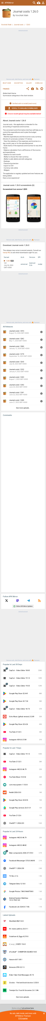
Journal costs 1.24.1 (16, 393)
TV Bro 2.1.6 (13, 876)
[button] (27, 89)
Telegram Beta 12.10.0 (17, 884)
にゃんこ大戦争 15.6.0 (17, 944)
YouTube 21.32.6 (15, 815)
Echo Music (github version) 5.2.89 (21, 717)
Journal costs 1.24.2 (16, 385)
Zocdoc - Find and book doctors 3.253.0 (24, 983)
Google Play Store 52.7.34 (18, 701)
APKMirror (9, 3)
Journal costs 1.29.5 (16, 331)
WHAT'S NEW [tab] (7, 83)
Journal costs (18, 25)
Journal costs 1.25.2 (16, 369)
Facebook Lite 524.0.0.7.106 (19, 907)
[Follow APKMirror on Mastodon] (17, 601)
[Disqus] (23, 504)
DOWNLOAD (39, 83)
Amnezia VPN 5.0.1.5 (16, 967)
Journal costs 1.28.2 (16, 339)
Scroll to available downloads (25, 108)
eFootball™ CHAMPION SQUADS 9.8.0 (23, 952)
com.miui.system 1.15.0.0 (18, 785)
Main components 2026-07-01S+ (21, 853)
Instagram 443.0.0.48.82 (17, 845)
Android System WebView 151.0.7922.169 (18, 899)
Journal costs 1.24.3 (16, 377)
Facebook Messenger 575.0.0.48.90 (22, 861)
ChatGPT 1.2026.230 (16, 868)
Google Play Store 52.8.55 (18, 800)
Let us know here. (28, 1008)
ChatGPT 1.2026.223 (16, 823)
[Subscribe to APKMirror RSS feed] (39, 601)
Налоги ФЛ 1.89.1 (15, 960)
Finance (6, 89)
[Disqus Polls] (23, 446)
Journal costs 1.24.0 (16, 400)
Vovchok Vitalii (22, 15)
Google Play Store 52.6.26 (18, 724)
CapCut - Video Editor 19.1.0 (19, 678)
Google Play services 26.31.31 (20, 808)
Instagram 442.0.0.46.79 (17, 769)
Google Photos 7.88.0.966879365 (21, 891)
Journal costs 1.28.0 (16, 346)
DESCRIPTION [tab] (18, 83)
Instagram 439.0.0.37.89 (17, 740)
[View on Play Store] (32, 89)
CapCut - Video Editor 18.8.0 (19, 670)
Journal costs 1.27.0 (16, 354)
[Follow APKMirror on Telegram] (28, 601)
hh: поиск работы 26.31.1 (18, 929)
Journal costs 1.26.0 (16, 362)
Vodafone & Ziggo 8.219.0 (18, 936)
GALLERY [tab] (29, 83)
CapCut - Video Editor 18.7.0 (19, 709)
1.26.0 (8, 261)
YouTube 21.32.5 (15, 732)
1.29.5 (25, 189)
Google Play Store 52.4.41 (18, 693)
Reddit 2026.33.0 (15, 792)
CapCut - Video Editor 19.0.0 (19, 686)
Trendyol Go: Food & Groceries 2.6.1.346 (24, 990)
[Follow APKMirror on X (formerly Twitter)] (6, 601)
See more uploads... (23, 408)
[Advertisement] (23, 55)
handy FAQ (6, 252)
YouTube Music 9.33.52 (17, 777)
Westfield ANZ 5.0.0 (16, 921)
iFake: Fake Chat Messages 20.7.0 (21, 975)
